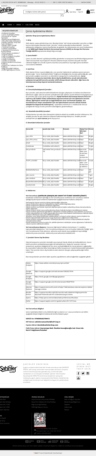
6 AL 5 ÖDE (29, 25)
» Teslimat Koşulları (8, 47)
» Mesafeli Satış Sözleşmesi (11, 41)
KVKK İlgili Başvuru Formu (40, 407)
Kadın (9, 25)
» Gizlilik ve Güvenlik (8, 61)
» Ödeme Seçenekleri (8, 48)
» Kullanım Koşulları (8, 33)
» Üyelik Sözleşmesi (8, 59)
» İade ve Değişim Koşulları (10, 56)
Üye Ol (80, 12)
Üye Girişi (73, 12)
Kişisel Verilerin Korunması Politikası (43, 399)
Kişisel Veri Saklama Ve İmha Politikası (44, 402)
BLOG (37, 25)
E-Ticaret (41, 453)
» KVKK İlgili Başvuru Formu (10, 70)
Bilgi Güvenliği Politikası (39, 405)
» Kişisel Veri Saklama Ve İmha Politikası (12, 66)
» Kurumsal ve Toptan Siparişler (9, 37)
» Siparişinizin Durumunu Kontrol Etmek (10, 51)
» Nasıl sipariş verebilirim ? (10, 53)
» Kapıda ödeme (7, 55)
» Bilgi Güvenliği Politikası (10, 68)
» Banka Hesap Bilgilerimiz (10, 39)
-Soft (36, 453)
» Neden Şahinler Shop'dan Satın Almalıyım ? (11, 43)
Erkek (19, 25)
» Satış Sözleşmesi (7, 58)
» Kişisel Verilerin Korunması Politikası (11, 63)
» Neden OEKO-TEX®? (9, 45)
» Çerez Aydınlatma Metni (10, 35)
